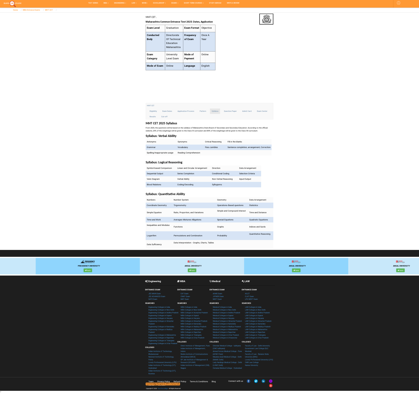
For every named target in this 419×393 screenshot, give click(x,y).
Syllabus (215, 111)
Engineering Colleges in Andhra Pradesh (163, 313)
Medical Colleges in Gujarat (223, 315)
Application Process (186, 111)
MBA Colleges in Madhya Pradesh (193, 327)
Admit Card (247, 111)
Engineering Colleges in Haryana (160, 318)
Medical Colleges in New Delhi (224, 310)
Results (153, 117)
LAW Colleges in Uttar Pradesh (257, 338)
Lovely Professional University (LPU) (162, 362)
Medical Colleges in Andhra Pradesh (226, 313)
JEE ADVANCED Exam (156, 296)
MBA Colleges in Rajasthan (191, 332)
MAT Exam (185, 299)
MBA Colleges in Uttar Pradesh (192, 338)
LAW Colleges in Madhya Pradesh (257, 327)
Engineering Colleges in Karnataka (161, 327)
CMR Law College (252, 362)
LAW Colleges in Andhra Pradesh (257, 313)
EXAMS (174, 3)
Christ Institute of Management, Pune (195, 346)
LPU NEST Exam (251, 299)
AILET (247, 294)
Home (15, 10)
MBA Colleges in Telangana (191, 335)
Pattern (203, 111)
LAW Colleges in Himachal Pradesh (258, 321)
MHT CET (49, 10)
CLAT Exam (249, 296)
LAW (133, 3)
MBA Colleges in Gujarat (190, 315)
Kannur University (251, 365)
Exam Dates (167, 111)
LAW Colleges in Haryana (254, 318)
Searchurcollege (163, 388)
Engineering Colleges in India (159, 307)
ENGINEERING (119, 3)
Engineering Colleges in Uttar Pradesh (162, 343)
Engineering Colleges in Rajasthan (161, 338)
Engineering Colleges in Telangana (161, 341)
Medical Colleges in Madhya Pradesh (227, 327)
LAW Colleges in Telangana (255, 335)
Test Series (93, 3)
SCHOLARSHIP (159, 3)
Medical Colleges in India (222, 307)
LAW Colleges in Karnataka (255, 324)
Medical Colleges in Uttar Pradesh (226, 335)
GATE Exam (152, 299)
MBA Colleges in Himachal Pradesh (194, 321)
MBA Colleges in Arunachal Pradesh (194, 313)
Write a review (233, 3)
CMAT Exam (185, 296)
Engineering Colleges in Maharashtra (162, 335)
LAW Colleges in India (253, 307)
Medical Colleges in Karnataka (224, 324)
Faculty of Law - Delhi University (257, 346)
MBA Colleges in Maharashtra (192, 329)
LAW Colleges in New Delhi (255, 310)
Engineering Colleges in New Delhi (161, 310)
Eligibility (153, 111)
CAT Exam (184, 294)
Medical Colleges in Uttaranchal (225, 338)
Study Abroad (215, 3)
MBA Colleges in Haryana (190, 318)
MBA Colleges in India (189, 307)
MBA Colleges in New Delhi (191, 310)
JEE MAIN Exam (154, 294)
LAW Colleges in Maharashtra (256, 329)
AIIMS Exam (217, 294)
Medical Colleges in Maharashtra (225, 329)
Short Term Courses (193, 3)
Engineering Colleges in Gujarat (160, 315)
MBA (106, 3)
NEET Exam (217, 299)
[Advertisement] (209, 86)
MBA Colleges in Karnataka (191, 324)
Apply (54, 270)
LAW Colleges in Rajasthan (255, 332)
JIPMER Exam (218, 296)
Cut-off (164, 117)
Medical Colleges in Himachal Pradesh (227, 321)
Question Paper (230, 111)
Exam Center (262, 111)
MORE (144, 3)
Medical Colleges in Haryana (223, 318)
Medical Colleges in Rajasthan (224, 332)
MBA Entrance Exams (31, 10)
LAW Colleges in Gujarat (254, 315)
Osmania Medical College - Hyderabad (227, 368)
